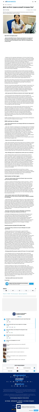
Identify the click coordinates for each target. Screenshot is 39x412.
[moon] (33, 1)
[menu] (3, 1)
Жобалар (20, 401)
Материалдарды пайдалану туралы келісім (19, 397)
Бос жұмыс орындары (28, 401)
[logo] (18, 1)
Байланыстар (14, 401)
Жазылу (36, 410)
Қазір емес (31, 410)
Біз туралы (7, 401)
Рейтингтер (19, 402)
